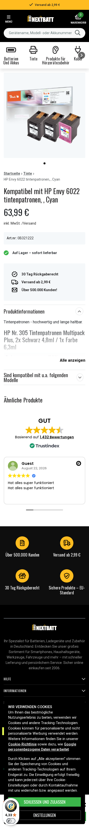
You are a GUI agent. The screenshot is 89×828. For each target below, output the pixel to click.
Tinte (27, 173)
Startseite (12, 173)
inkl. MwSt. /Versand (20, 223)
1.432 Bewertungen (57, 437)
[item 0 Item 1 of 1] (44, 115)
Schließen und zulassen (45, 802)
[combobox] (44, 33)
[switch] (10, 821)
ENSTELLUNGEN (44, 815)
